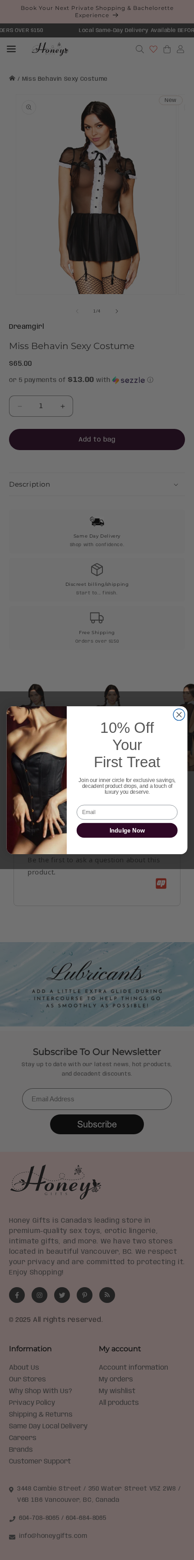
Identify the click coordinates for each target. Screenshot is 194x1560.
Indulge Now (127, 830)
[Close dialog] (179, 714)
